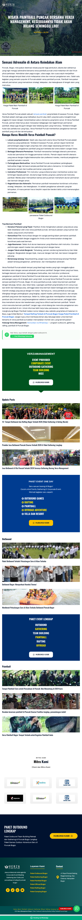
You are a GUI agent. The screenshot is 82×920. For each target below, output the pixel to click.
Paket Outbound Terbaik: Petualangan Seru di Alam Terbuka (24, 561)
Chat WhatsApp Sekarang (23, 336)
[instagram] (17, 890)
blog (46, 32)
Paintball (38, 32)
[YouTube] (22, 890)
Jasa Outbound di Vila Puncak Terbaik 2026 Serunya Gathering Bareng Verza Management (35, 468)
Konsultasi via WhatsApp (37, 323)
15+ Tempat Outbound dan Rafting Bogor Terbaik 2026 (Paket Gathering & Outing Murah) (35, 421)
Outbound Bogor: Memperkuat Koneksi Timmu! (19, 584)
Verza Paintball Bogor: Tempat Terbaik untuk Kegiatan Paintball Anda (27, 735)
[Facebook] (8, 890)
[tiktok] (13, 890)
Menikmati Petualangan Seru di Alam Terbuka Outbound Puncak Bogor (28, 607)
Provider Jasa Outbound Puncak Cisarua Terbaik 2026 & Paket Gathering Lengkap (32, 445)
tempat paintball (39, 114)
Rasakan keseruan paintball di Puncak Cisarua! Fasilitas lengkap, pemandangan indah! (34, 711)
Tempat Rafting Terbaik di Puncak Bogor (41, 314)
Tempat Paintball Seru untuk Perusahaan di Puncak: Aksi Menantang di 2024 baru (32, 688)
